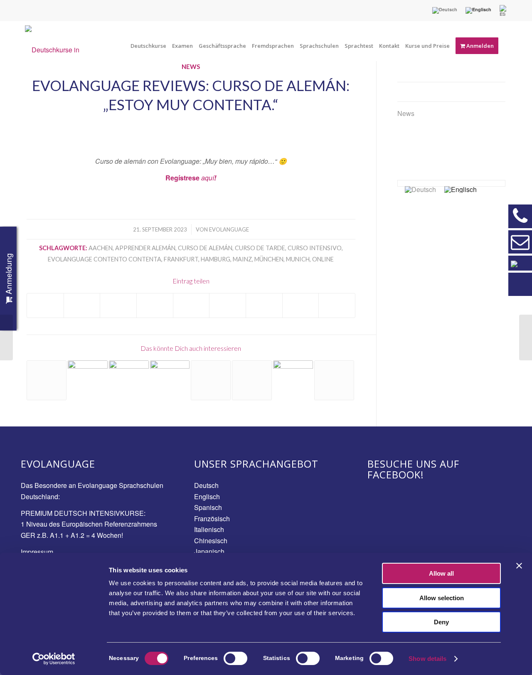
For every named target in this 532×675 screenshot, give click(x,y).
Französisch (212, 518)
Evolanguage (229, 229)
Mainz (242, 259)
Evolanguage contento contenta (104, 259)
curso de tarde (260, 247)
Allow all (441, 573)
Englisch (207, 496)
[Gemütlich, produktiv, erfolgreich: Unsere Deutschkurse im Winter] (129, 380)
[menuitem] (444, 10)
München (268, 259)
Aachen (101, 247)
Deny (441, 622)
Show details (427, 658)
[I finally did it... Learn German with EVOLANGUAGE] (211, 380)
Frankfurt (181, 259)
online (323, 259)
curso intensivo (315, 247)
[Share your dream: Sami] (252, 380)
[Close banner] (519, 566)
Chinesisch (210, 540)
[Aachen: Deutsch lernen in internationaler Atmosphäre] (525, 337)
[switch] (235, 658)
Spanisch (208, 507)
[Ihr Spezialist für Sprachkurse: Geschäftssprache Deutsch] (170, 380)
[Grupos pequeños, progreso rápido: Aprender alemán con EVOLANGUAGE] (6, 337)
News (405, 113)
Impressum (37, 552)
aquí (207, 177)
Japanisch (209, 551)
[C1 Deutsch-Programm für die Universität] (293, 380)
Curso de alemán (205, 247)
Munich (298, 259)
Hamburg (215, 259)
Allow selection (441, 597)
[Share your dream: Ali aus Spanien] (334, 380)
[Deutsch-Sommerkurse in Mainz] (88, 380)
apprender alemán (145, 247)
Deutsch (206, 485)
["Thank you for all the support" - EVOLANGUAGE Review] (46, 380)
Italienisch (209, 529)
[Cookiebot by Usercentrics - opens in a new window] (53, 659)
